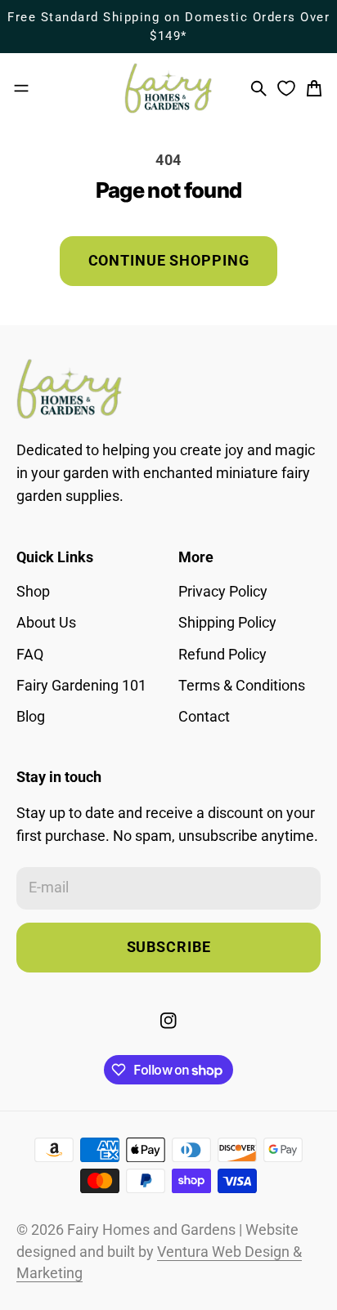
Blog (30, 717)
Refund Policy (222, 654)
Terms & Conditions (241, 685)
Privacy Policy (222, 591)
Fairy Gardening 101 (81, 685)
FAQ (29, 654)
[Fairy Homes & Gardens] (168, 88)
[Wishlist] (286, 88)
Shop (33, 591)
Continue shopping (168, 261)
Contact (204, 717)
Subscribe (169, 947)
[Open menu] (21, 88)
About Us (46, 623)
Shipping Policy (227, 623)
